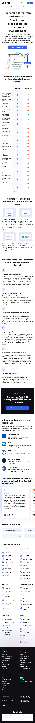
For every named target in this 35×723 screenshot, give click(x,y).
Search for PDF (27, 632)
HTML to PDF (8, 572)
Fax (23, 598)
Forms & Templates (7, 656)
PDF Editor (4, 654)
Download (25, 639)
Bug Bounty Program (25, 668)
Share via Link (26, 591)
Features (4, 666)
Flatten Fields (26, 562)
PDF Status (25, 601)
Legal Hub (22, 660)
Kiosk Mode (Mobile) (7, 604)
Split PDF (25, 565)
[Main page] (6, 3)
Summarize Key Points (8, 626)
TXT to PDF (7, 556)
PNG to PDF (7, 559)
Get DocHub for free (17, 192)
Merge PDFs (26, 569)
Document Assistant (9, 619)
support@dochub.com (7, 699)
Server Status (5, 660)
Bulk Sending (7, 608)
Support (22, 664)
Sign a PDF (7, 588)
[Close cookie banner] (32, 715)
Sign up (30, 3)
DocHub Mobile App (7, 679)
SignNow (4, 685)
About (21, 654)
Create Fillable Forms (26, 608)
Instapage (4, 689)
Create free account (17, 47)
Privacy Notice (23, 658)
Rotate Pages (26, 572)
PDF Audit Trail (26, 619)
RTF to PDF (7, 575)
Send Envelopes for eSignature (9, 595)
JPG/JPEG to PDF (8, 562)
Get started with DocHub (17, 408)
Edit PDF (25, 552)
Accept (17, 718)
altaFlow (4, 687)
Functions (4, 668)
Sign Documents (6, 658)
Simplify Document (9, 622)
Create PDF (26, 556)
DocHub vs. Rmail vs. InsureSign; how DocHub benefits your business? (13, 530)
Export (24, 635)
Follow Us (5, 705)
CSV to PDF (7, 569)
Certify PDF (26, 622)
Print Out (25, 642)
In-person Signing (9, 600)
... (24, 715)
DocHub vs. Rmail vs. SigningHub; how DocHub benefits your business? (13, 536)
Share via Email (27, 595)
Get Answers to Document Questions (8, 632)
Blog (3, 678)
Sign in (23, 3)
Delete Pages (26, 578)
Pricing (3, 662)
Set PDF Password (27, 625)
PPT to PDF (7, 565)
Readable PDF (26, 629)
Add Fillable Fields (27, 559)
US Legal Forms (6, 683)
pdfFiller (4, 681)
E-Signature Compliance (26, 662)
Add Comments (27, 588)
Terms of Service (24, 656)
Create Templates (27, 604)
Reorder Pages (26, 575)
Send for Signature (9, 591)
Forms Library (5, 664)
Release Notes (23, 666)
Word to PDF (7, 552)
